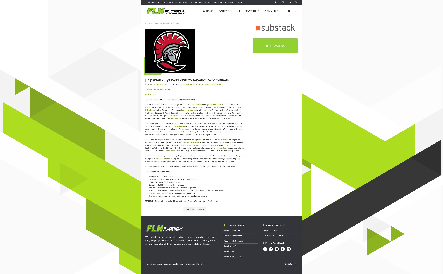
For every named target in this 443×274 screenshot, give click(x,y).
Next (200, 209)
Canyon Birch (197, 107)
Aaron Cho (157, 161)
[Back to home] (165, 11)
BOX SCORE (150, 94)
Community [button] (272, 11)
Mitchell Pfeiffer (193, 142)
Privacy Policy (200, 264)
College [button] (224, 11)
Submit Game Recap (152, 2)
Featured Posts (193, 84)
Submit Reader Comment (234, 2)
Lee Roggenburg (158, 84)
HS (238, 11)
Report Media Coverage (188, 2)
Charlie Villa (154, 193)
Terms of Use (191, 264)
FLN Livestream (277, 45)
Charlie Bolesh (179, 126)
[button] (296, 11)
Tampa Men (218, 84)
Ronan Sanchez (163, 158)
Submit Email (218, 2)
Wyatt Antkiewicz (191, 145)
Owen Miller (197, 104)
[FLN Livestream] (288, 11)
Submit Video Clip (205, 2)
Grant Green (170, 151)
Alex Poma (173, 118)
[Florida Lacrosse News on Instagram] (282, 2)
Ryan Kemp (223, 139)
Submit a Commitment (169, 2)
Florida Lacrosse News (206, 84)
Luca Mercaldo (187, 110)
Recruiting (252, 11)
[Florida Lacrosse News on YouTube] (289, 2)
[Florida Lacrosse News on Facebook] (276, 2)
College (185, 84)
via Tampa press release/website (158, 89)
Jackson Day (221, 148)
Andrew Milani (188, 115)
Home (209, 11)
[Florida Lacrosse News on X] (296, 2)
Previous (190, 209)
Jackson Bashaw (214, 104)
